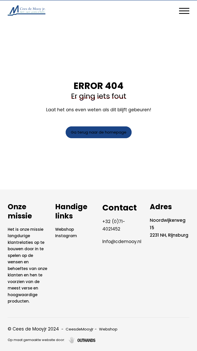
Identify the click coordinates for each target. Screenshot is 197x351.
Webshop (64, 229)
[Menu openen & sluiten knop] (184, 10)
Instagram (66, 235)
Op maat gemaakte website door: (36, 339)
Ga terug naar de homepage (98, 132)
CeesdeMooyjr (79, 329)
